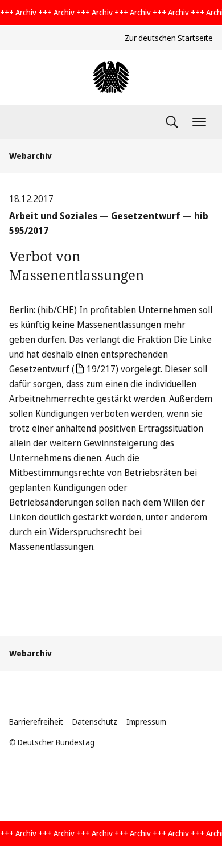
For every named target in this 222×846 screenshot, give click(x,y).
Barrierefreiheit (36, 721)
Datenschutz (94, 721)
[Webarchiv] (111, 77)
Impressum (146, 721)
